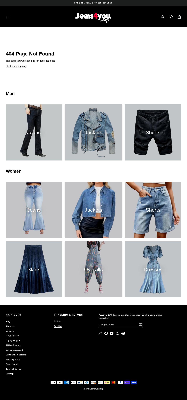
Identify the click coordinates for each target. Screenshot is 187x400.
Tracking (58, 326)
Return (57, 321)
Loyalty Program (13, 340)
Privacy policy (12, 364)
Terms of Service (13, 369)
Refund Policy (12, 336)
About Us (10, 326)
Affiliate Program (13, 345)
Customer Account (14, 350)
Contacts (10, 331)
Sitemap (9, 374)
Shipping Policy (13, 359)
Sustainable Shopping (16, 355)
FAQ (8, 321)
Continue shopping (16, 66)
